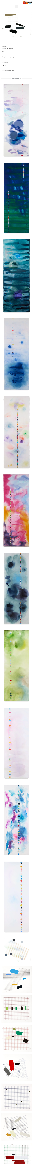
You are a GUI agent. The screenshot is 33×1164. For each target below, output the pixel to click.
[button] (16, 6)
